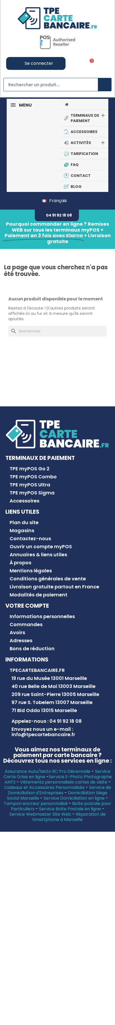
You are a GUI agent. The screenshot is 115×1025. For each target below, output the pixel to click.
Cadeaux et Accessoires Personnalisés (44, 787)
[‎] (84, 104)
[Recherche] (104, 84)
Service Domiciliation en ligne (74, 798)
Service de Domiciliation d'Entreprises (59, 790)
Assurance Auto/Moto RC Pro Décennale (47, 771)
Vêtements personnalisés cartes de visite (63, 782)
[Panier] (89, 63)
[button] (57, 215)
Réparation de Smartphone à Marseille (69, 817)
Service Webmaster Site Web (40, 814)
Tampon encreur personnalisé (36, 803)
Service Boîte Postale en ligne (70, 809)
